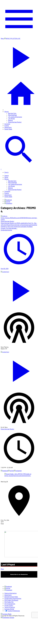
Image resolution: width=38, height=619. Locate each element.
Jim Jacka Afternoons (15, 117)
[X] (7, 201)
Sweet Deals (8, 129)
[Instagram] (8, 203)
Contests (7, 124)
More (2, 569)
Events (6, 125)
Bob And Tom (12, 113)
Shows (6, 111)
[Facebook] (8, 200)
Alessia (10, 120)
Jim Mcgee (11, 118)
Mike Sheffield (12, 115)
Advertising (8, 127)
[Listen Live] (19, 290)
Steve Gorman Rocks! (15, 122)
